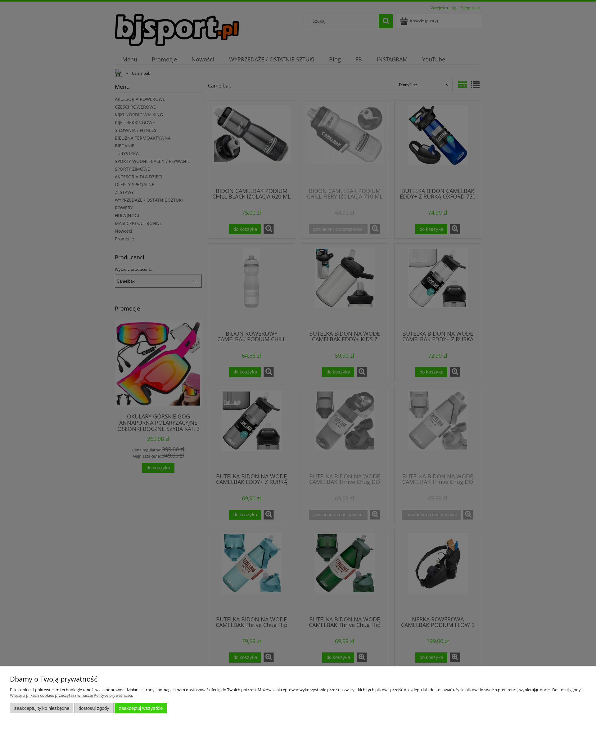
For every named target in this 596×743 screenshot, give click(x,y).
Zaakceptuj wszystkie (141, 708)
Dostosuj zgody (94, 708)
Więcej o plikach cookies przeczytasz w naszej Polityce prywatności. (71, 695)
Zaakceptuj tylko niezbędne (41, 708)
